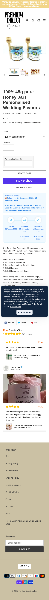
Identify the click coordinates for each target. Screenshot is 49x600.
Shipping (18, 122)
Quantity (6, 143)
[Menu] (44, 20)
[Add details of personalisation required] (21, 159)
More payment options (24, 187)
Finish (5, 132)
